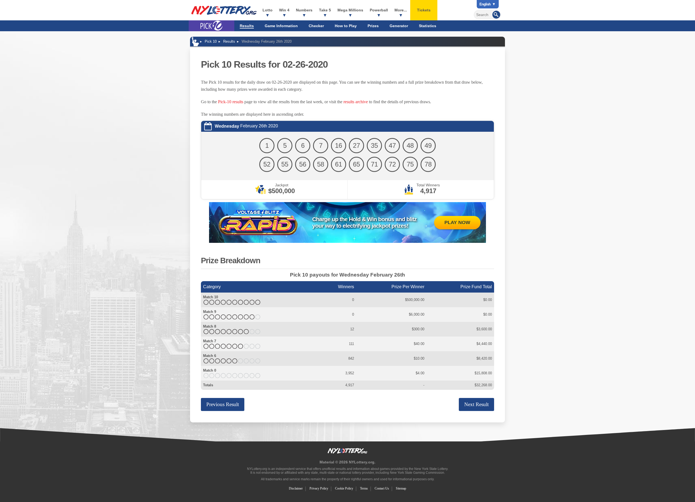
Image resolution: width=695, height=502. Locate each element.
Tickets (424, 10)
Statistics (427, 26)
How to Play (346, 26)
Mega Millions (350, 10)
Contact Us (382, 488)
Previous (222, 404)
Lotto (268, 10)
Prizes (373, 26)
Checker (316, 26)
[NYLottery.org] (224, 10)
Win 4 (284, 10)
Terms (364, 488)
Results (247, 26)
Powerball (379, 10)
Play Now (457, 222)
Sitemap (401, 488)
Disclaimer (296, 488)
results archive (355, 101)
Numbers (304, 10)
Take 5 (325, 10)
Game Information (281, 26)
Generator (399, 26)
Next (476, 404)
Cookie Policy (344, 488)
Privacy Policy (318, 488)
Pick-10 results (230, 101)
